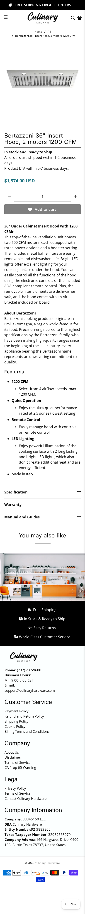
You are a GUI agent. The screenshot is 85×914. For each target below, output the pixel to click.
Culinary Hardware (47, 863)
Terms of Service (17, 762)
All (49, 31)
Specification (16, 492)
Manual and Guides (22, 517)
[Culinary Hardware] (42, 18)
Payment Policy (17, 711)
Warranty (13, 504)
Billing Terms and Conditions (27, 731)
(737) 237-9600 (29, 670)
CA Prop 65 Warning (20, 767)
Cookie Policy (15, 726)
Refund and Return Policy (24, 716)
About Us (12, 752)
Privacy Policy (15, 788)
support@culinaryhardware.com (30, 690)
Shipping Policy (16, 721)
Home (38, 31)
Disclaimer (13, 757)
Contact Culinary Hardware (25, 798)
